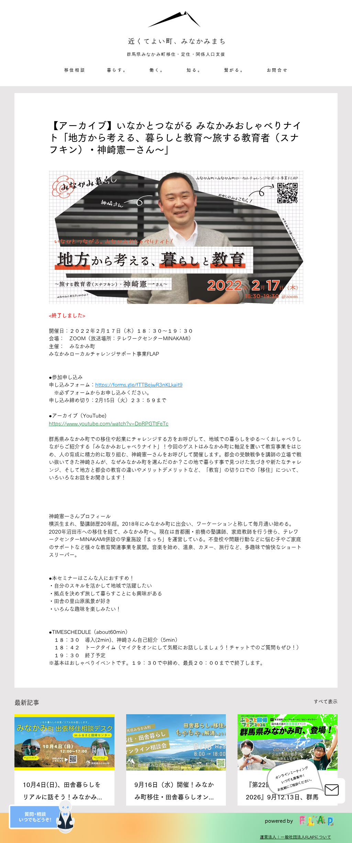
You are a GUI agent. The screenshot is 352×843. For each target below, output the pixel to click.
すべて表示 (326, 701)
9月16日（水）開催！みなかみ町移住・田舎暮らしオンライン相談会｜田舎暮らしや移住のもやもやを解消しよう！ (174, 792)
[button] (118, 70)
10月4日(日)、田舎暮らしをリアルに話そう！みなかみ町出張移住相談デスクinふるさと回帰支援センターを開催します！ (63, 792)
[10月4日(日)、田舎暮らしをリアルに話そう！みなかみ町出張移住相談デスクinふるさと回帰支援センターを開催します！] (64, 742)
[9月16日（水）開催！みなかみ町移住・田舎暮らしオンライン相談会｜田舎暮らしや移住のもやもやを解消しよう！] (176, 742)
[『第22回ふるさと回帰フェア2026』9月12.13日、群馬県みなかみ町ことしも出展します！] (288, 742)
